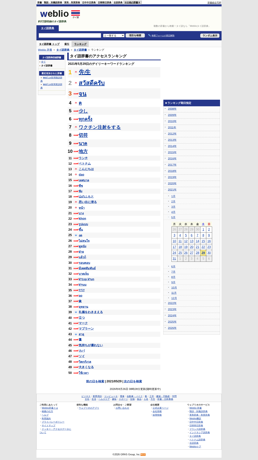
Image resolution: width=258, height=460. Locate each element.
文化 (87, 399)
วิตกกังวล (85, 361)
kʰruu (83, 284)
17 (174, 247)
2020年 (172, 183)
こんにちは (86, 169)
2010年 (172, 121)
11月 (174, 292)
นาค (83, 143)
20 (191, 247)
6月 (173, 266)
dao (81, 174)
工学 (151, 396)
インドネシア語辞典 (199, 432)
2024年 (172, 315)
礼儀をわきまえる (91, 312)
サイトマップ (48, 425)
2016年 (172, 158)
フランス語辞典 (197, 429)
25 (180, 252)
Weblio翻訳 (195, 418)
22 (203, 247)
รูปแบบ (83, 224)
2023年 (172, 309)
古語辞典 (118, 2)
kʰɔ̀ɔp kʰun (86, 279)
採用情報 (157, 415)
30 (209, 252)
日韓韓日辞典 (104, 2)
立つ (82, 317)
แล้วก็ (82, 257)
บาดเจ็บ (84, 273)
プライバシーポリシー (53, 422)
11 (180, 241)
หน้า (82, 207)
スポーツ (123, 399)
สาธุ (81, 334)
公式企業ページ (160, 408)
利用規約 (46, 418)
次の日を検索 (133, 381)
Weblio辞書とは (50, 408)
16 (209, 241)
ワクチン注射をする (100, 127)
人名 (146, 399)
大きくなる (86, 367)
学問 (174, 396)
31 (174, 258)
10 (174, 241)
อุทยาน (83, 306)
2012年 (172, 133)
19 (186, 247)
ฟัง (80, 191)
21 (197, 247)
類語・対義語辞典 (53, 2)
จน (83, 93)
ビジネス (85, 396)
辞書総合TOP (214, 2)
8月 (173, 277)
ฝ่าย (81, 251)
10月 (174, 287)
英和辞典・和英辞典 (199, 415)
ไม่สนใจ (84, 240)
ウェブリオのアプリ (89, 408)
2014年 (172, 146)
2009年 (172, 114)
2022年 (172, 303)
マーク (83, 323)
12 (186, 241)
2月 (173, 201)
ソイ (82, 356)
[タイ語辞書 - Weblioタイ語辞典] (60, 18)
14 (197, 241)
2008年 (172, 108)
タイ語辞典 (47, 28)
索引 (66, 44)
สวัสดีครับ (92, 83)
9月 (173, 282)
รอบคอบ (84, 262)
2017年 (172, 164)
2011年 (172, 127)
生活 (94, 399)
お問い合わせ (122, 408)
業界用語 (97, 396)
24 (174, 252)
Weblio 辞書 (45, 49)
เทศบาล (84, 180)
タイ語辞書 (80, 49)
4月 (173, 212)
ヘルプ (45, 415)
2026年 (172, 327)
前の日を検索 (95, 381)
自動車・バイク (135, 396)
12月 (174, 298)
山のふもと (86, 196)
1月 (173, 196)
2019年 (172, 177)
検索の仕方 (47, 411)
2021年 (172, 189)
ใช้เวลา (84, 372)
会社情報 (157, 411)
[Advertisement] (152, 15)
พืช (81, 185)
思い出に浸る (88, 202)
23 (209, 247)
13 (191, 241)
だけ (82, 290)
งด (80, 235)
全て (43, 61)
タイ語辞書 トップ (49, 44)
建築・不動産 (163, 396)
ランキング (80, 44)
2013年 (172, 139)
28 (197, 252)
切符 (83, 135)
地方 (83, 151)
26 (186, 252)
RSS (143, 455)
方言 (153, 399)
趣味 (114, 399)
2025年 (172, 321)
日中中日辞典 (89, 2)
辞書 (39, 2)
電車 (122, 396)
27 (191, 252)
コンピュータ (111, 396)
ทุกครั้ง (85, 119)
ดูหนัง (82, 246)
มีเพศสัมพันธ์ (87, 268)
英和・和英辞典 (72, 2)
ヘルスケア (104, 399)
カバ (82, 350)
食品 (139, 399)
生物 (132, 399)
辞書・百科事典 (165, 399)
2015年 (172, 152)
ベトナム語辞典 (197, 439)
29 (203, 252)
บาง (81, 213)
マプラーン (86, 328)
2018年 (172, 170)
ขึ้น (81, 229)
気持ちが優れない (91, 345)
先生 (85, 72)
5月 (173, 217)
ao (80, 295)
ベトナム (85, 163)
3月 (173, 206)
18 (180, 247)
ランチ (83, 158)
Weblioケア (195, 446)
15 (203, 241)
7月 (173, 271)
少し (83, 110)
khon (82, 218)
